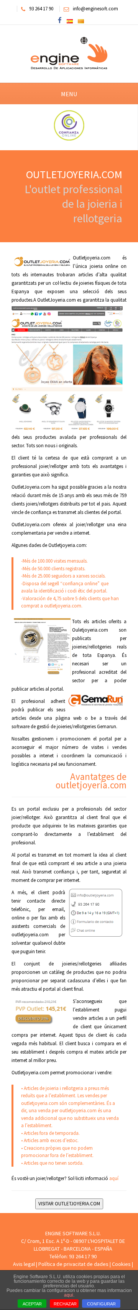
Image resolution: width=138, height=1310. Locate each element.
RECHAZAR (65, 1304)
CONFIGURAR (101, 1304)
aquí (113, 1178)
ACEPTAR (32, 1304)
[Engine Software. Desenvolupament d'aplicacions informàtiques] (69, 53)
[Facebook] (60, 21)
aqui (68, 1295)
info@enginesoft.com (95, 8)
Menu (69, 94)
